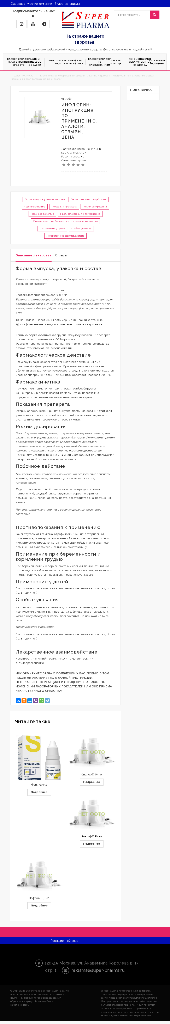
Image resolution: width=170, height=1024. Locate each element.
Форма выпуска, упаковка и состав (45, 199)
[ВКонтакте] (18, 700)
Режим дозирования (95, 206)
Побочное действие (42, 213)
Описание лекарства (34, 255)
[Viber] (35, 700)
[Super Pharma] (86, 19)
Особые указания (81, 228)
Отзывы (61, 255)
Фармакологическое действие (88, 199)
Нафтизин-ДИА (39, 898)
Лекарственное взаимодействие (65, 235)
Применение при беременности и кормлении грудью (65, 221)
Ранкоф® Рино (92, 836)
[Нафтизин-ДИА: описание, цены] (39, 876)
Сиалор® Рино (92, 774)
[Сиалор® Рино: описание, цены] (91, 752)
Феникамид (39, 784)
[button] (21, 24)
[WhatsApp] (41, 700)
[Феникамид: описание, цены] (39, 759)
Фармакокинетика (34, 206)
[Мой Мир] (29, 700)
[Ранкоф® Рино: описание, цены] (91, 814)
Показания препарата (64, 206)
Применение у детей (52, 228)
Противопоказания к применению (80, 213)
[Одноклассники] (24, 700)
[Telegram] (47, 700)
